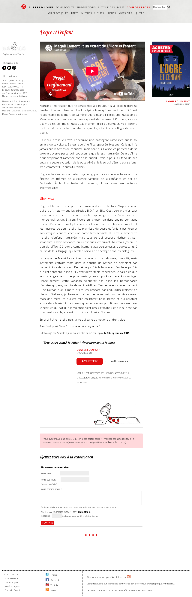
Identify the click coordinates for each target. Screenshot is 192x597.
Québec (139, 13)
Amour (11, 113)
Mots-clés (125, 13)
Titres (74, 13)
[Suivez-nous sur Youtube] (47, 585)
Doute (5, 113)
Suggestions (86, 7)
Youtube (54, 585)
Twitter (53, 574)
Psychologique (15, 107)
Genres (99, 13)
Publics (111, 13)
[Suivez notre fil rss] (47, 590)
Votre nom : (47, 473)
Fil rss (53, 590)
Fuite (17, 113)
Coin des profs (138, 7)
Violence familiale (29, 110)
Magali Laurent (16, 83)
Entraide (23, 113)
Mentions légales (12, 586)
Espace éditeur (11, 578)
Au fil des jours (58, 13)
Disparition (16, 110)
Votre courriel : (48, 479)
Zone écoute (65, 7)
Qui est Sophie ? (12, 582)
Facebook (54, 580)
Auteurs (86, 13)
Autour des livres (111, 7)
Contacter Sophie (12, 590)
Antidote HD (168, 583)
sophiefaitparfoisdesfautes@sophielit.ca (62, 442)
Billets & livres (41, 7)
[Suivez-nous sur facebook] (47, 580)
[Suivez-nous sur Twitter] (47, 574)
